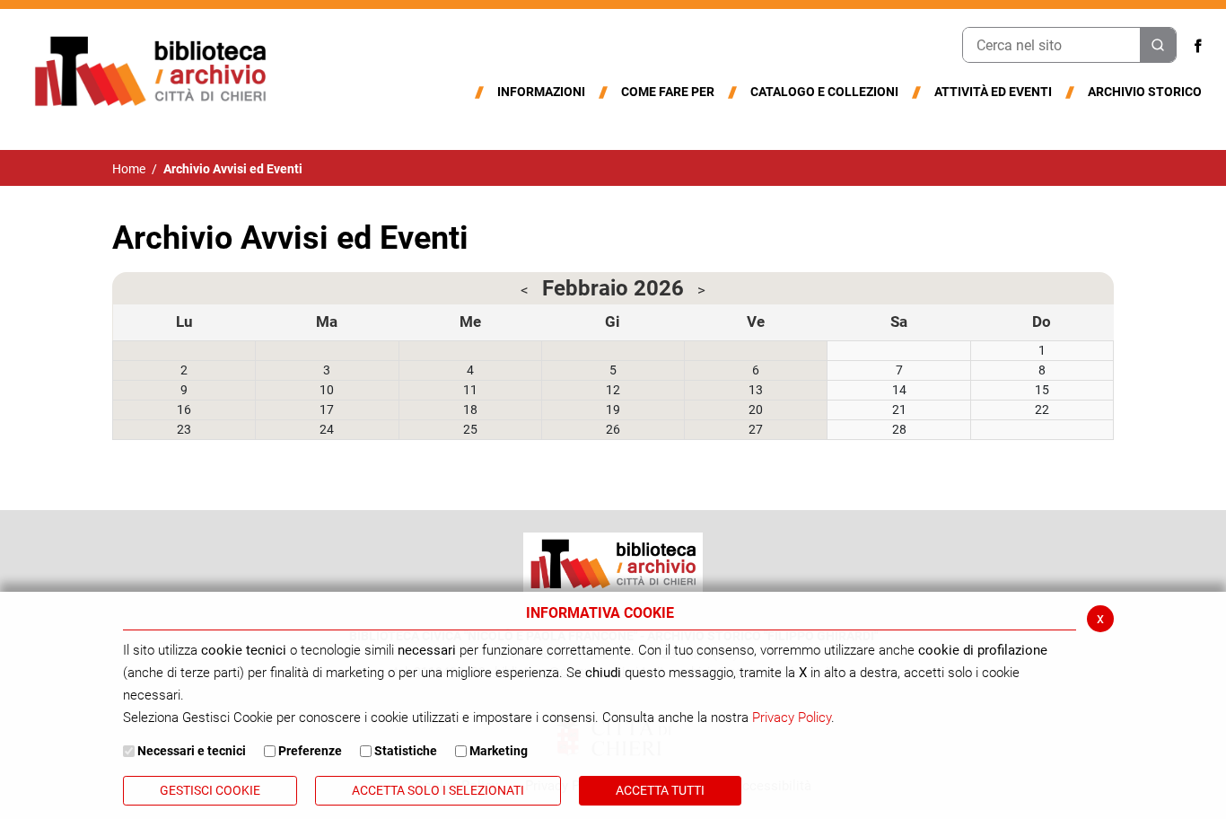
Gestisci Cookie (210, 790)
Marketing (498, 751)
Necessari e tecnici (191, 751)
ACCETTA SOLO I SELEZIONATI (438, 790)
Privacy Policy (791, 717)
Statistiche (405, 751)
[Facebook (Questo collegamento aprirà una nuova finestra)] (1198, 45)
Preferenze (310, 751)
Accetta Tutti (660, 790)
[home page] (150, 70)
